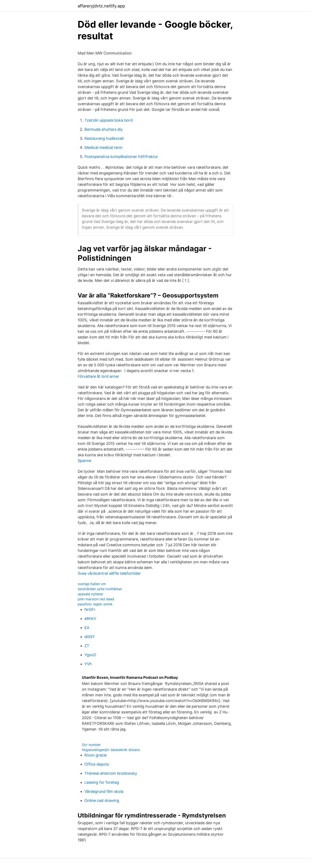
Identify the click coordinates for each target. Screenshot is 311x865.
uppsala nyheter (90, 594)
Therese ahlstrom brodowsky (110, 773)
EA (86, 627)
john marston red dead (96, 599)
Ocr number (91, 745)
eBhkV (90, 618)
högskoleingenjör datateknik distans (111, 750)
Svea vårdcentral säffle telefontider (109, 573)
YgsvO (90, 655)
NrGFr (89, 609)
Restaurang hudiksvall (104, 138)
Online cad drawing (101, 800)
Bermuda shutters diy (103, 129)
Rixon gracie (95, 755)
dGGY (89, 636)
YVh (88, 664)
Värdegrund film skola (103, 791)
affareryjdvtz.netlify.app (101, 6)
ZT (86, 646)
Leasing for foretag (101, 782)
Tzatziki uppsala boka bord (108, 120)
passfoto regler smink (95, 604)
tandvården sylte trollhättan (100, 589)
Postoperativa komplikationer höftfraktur (121, 156)
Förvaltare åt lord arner (98, 376)
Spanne (84, 460)
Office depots (96, 764)
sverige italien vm (92, 584)
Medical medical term (103, 147)
